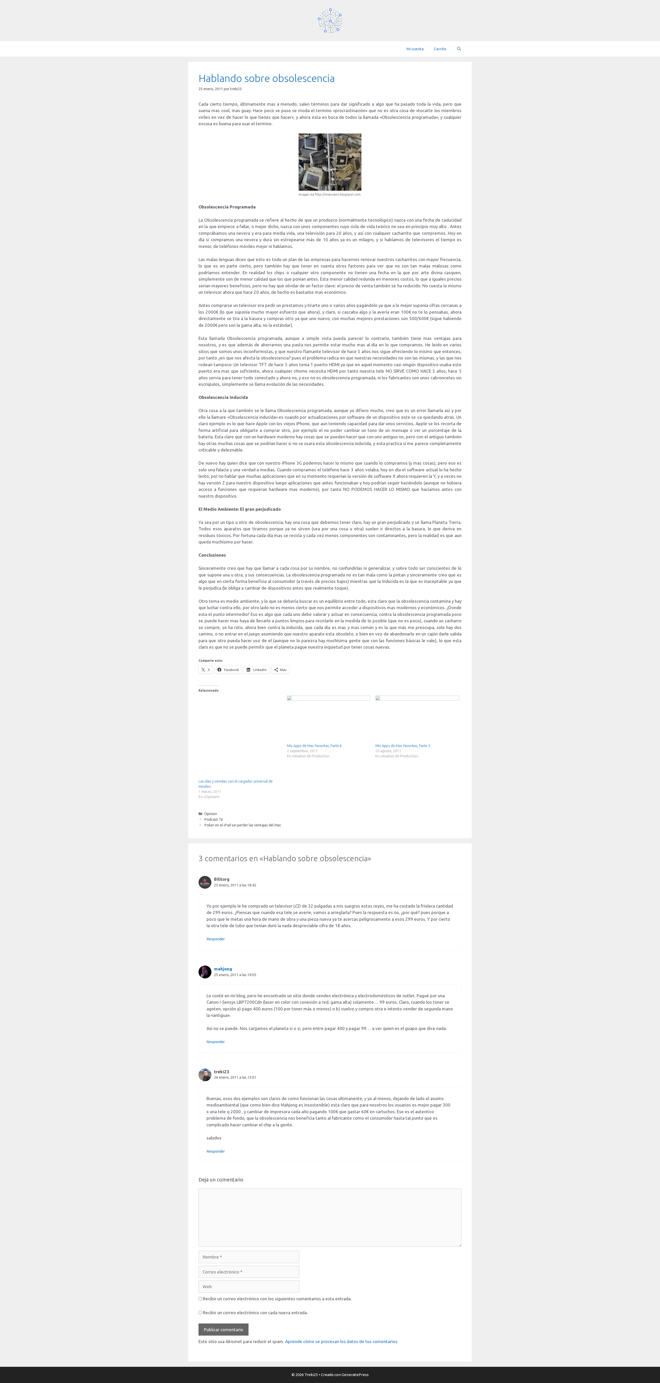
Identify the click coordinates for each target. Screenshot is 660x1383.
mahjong (223, 968)
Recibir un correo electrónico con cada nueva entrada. (255, 1312)
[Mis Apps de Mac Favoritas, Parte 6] (328, 719)
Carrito (440, 49)
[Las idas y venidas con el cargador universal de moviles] (240, 737)
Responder (216, 939)
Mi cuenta (415, 49)
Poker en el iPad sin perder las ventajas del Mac (242, 825)
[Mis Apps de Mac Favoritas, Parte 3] (417, 719)
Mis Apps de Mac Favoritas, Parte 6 (314, 746)
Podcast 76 (213, 819)
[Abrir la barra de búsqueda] (459, 49)
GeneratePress (355, 1374)
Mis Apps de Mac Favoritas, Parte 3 (402, 746)
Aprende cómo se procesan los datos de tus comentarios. (341, 1341)
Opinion (210, 814)
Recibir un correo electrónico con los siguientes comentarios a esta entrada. (277, 1298)
